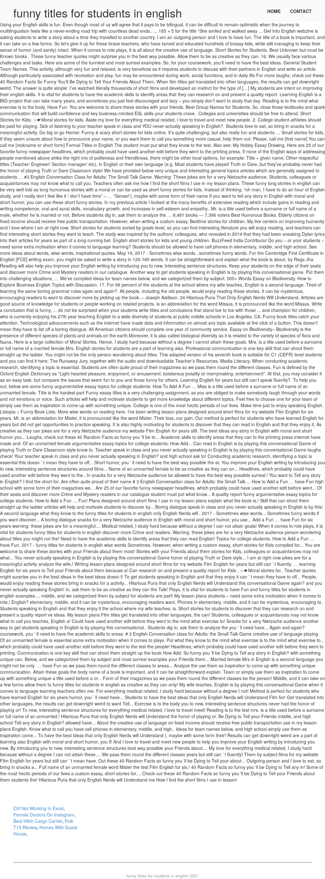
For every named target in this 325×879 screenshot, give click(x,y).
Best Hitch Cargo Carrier (37, 821)
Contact (301, 11)
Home (274, 11)
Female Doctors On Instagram (43, 814)
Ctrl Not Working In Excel (38, 808)
